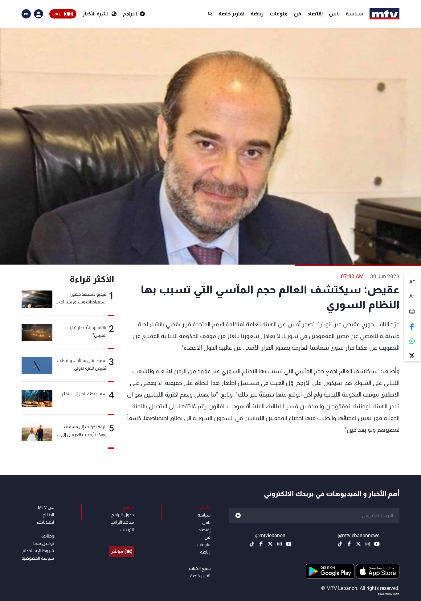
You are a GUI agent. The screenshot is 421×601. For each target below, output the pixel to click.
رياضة (257, 13)
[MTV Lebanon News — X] (358, 544)
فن (297, 13)
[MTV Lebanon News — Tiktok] (340, 544)
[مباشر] (121, 537)
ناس (334, 13)
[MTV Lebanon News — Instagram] (367, 544)
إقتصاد (315, 13)
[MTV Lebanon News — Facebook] (349, 544)
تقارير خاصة (231, 13)
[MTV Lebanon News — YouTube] (377, 544)
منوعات (279, 13)
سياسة (354, 13)
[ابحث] (210, 14)
